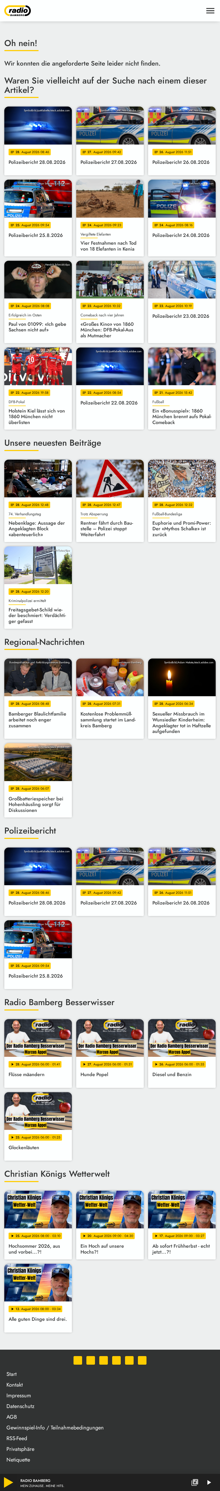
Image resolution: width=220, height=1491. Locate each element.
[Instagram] (103, 1360)
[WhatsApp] (78, 1360)
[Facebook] (90, 1360)
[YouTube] (116, 1360)
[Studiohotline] (142, 1360)
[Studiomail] (129, 1360)
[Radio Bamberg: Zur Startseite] (103, 10)
